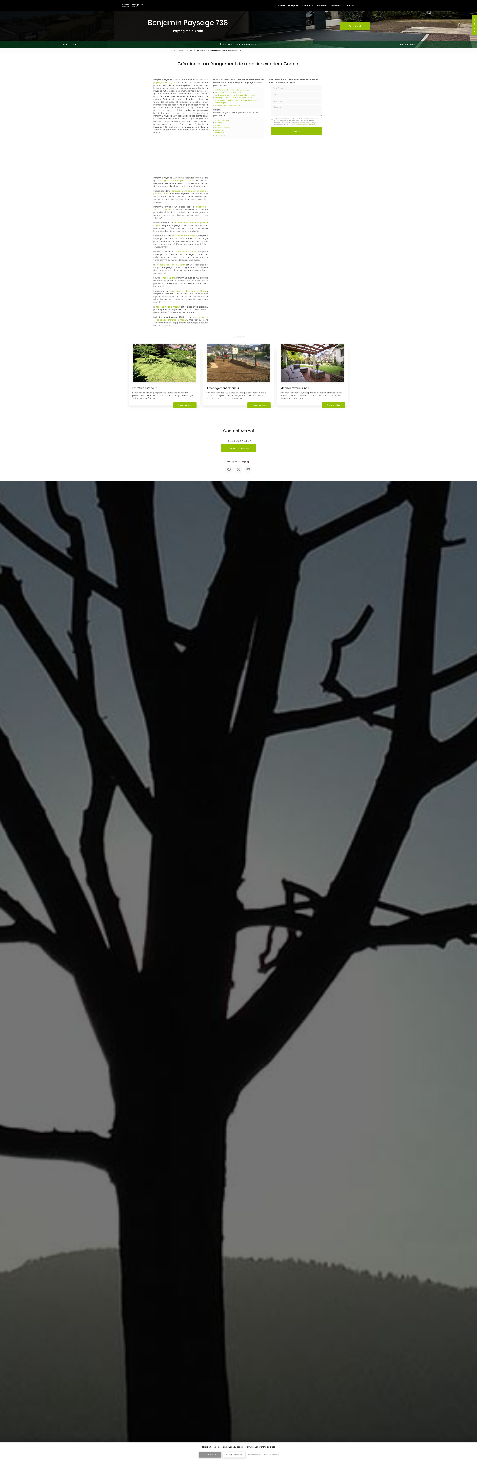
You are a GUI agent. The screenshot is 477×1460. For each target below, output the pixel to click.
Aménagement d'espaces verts (228, 92)
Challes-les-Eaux (222, 120)
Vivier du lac (220, 135)
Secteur (181, 50)
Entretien (321, 5)
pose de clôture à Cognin (184, 235)
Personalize (255, 1454)
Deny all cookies (234, 1454)
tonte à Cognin (168, 277)
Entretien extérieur (144, 388)
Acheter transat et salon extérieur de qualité (233, 90)
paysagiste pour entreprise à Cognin (176, 180)
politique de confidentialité (305, 124)
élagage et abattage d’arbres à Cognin (180, 318)
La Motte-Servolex (222, 128)
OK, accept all (211, 1454)
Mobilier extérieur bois (294, 388)
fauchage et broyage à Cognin (189, 291)
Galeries (335, 5)
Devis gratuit (355, 26)
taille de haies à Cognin (168, 306)
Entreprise (293, 5)
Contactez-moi (407, 44)
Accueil (281, 5)
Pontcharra (219, 133)
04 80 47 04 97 (70, 44)
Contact (350, 5)
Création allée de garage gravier (229, 105)
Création (306, 5)
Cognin (190, 50)
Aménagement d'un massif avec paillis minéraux (235, 95)
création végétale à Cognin (171, 264)
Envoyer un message (238, 448)
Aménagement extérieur (222, 388)
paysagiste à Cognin (164, 82)
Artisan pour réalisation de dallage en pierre (233, 98)
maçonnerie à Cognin (186, 251)
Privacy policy (272, 1454)
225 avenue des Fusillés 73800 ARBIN (239, 44)
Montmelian (220, 130)
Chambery (219, 123)
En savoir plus (185, 405)
